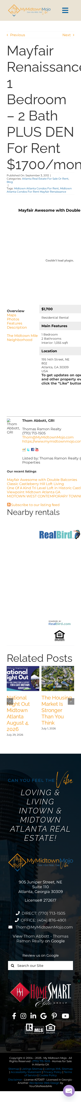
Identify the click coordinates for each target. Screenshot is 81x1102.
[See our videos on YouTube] (37, 450)
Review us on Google (40, 955)
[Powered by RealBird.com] (59, 622)
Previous (17, 35)
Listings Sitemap (32, 1068)
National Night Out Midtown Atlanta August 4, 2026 (18, 713)
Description (17, 327)
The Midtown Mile (22, 336)
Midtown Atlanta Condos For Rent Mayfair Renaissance (39, 190)
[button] (10, 701)
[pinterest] (54, 1016)
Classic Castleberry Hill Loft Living (35, 484)
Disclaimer (15, 1079)
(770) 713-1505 (41, 1061)
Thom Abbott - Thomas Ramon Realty (42, 938)
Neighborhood (19, 340)
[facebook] (14, 1016)
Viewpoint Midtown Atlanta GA (33, 492)
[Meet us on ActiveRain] (24, 450)
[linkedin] (33, 1016)
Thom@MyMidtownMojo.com (48, 437)
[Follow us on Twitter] (28, 450)
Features (14, 323)
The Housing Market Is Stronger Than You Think (56, 710)
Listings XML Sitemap (59, 1068)
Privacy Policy (52, 1072)
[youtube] (65, 1016)
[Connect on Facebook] (32, 450)
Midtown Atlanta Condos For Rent (36, 188)
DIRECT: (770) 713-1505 (43, 913)
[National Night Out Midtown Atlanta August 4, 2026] (23, 668)
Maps (11, 315)
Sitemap (13, 1068)
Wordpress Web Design (44, 1082)
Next (66, 35)
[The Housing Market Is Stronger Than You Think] (57, 668)
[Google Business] (43, 1016)
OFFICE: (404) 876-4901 (43, 920)
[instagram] (23, 1016)
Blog (10, 181)
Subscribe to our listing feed (35, 505)
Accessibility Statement (26, 1072)
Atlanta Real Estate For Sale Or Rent (45, 178)
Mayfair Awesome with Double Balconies (42, 480)
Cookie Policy (48, 1075)
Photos (13, 319)
